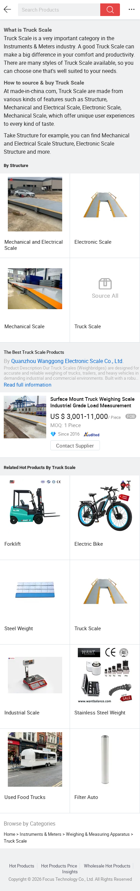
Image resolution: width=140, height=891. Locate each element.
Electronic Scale (92, 241)
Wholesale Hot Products (107, 866)
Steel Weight (18, 628)
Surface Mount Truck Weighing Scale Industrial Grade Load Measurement (92, 401)
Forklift (12, 543)
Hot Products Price (59, 866)
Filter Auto (86, 797)
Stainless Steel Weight (99, 712)
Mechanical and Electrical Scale (33, 244)
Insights (70, 872)
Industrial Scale (21, 712)
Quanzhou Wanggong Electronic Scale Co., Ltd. (67, 361)
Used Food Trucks (25, 797)
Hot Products (21, 866)
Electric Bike (88, 543)
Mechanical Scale (24, 326)
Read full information (27, 384)
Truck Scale (87, 326)
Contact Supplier (75, 445)
